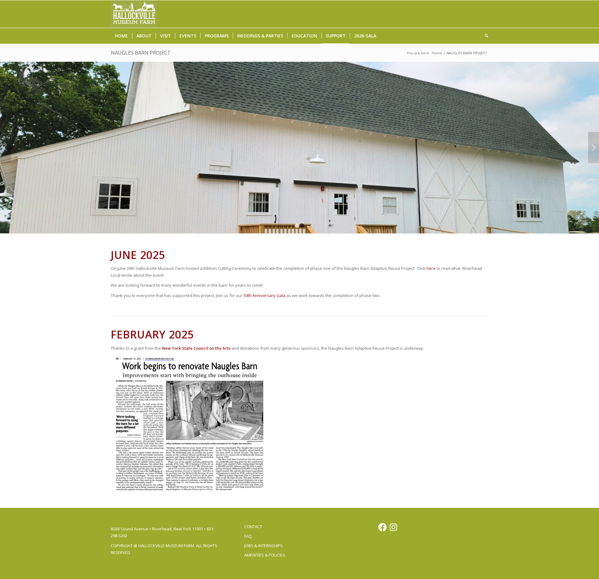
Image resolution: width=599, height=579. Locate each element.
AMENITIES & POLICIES (264, 555)
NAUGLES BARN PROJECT (141, 52)
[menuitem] (121, 36)
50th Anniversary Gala (264, 295)
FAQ (248, 536)
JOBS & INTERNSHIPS (263, 545)
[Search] (484, 36)
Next (593, 147)
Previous (5, 147)
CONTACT (253, 526)
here (431, 268)
